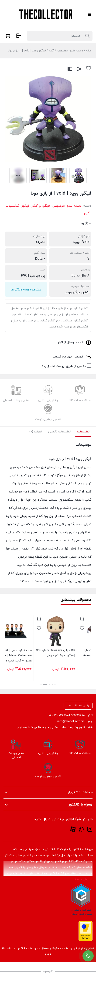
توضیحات (83, 432)
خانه (88, 51)
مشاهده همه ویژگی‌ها (26, 289)
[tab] (83, 432)
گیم (51, 51)
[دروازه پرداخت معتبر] (86, 931)
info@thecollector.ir (70, 721)
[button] (52, 684)
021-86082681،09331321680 (66, 715)
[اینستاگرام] (90, 829)
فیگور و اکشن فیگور (35, 206)
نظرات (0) (35, 432)
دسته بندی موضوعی (70, 51)
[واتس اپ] (81, 829)
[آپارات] (73, 829)
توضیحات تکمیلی (59, 432)
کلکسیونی (12, 206)
